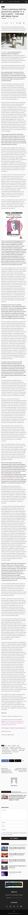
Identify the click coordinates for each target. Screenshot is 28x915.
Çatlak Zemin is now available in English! (14, 895)
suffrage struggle (21, 750)
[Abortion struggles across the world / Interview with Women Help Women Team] (4, 855)
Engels (9, 745)
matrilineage (12, 747)
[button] (2, 1)
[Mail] (14, 906)
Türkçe (14, 911)
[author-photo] (14, 783)
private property (18, 747)
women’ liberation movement (7, 753)
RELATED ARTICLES (6, 791)
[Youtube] (21, 906)
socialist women (14, 750)
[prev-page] (2, 803)
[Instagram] (10, 906)
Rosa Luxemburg (22, 748)
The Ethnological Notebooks (6, 751)
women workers (15, 751)
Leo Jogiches (14, 745)
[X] (17, 906)
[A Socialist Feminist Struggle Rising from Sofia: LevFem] (4, 867)
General (6, 4)
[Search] (26, 1)
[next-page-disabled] (4, 803)
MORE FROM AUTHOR (16, 791)
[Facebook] (7, 906)
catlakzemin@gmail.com (16, 897)
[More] (23, 23)
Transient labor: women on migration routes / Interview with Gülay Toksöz (21, 770)
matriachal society (5, 747)
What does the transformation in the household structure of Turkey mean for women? (6, 770)
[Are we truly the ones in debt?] (4, 873)
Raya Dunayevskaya (5, 748)
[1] (6, 644)
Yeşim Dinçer (3, 18)
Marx (18, 745)
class (6, 745)
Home (2, 4)
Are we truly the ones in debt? (15, 872)
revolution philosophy (14, 748)
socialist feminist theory (6, 750)
